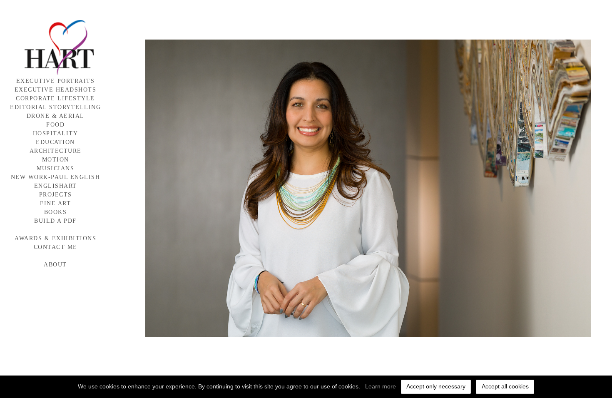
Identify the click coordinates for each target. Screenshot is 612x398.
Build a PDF (55, 221)
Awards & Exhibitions (55, 238)
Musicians (56, 168)
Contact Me (55, 247)
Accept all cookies (505, 386)
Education (55, 142)
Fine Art (55, 203)
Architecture (56, 151)
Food (55, 125)
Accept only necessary (435, 386)
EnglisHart (55, 186)
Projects (55, 195)
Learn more (380, 386)
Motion (55, 160)
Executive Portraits (55, 81)
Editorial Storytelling (55, 107)
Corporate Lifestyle (55, 98)
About (55, 264)
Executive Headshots (56, 90)
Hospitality (55, 133)
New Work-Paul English (55, 177)
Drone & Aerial (56, 116)
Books (55, 212)
